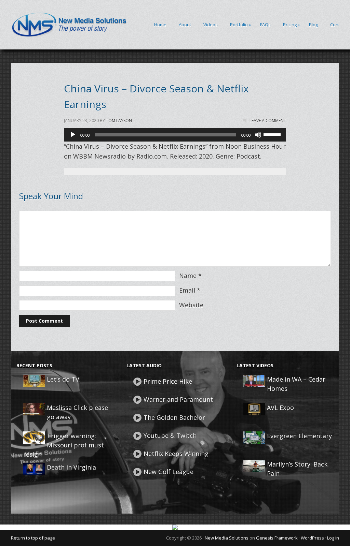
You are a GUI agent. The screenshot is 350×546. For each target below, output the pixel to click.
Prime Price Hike (168, 381)
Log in (333, 538)
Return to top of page (33, 538)
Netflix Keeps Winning (176, 453)
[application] (175, 135)
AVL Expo (280, 407)
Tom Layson (119, 120)
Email (187, 290)
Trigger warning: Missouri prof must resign (63, 445)
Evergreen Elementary (299, 436)
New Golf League (168, 472)
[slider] (273, 134)
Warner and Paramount (178, 399)
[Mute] (258, 134)
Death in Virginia (71, 467)
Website (191, 305)
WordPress (312, 538)
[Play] (72, 134)
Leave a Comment (268, 120)
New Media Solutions (226, 538)
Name (188, 275)
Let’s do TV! (64, 379)
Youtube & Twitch (170, 435)
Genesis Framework (277, 538)
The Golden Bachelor (174, 417)
